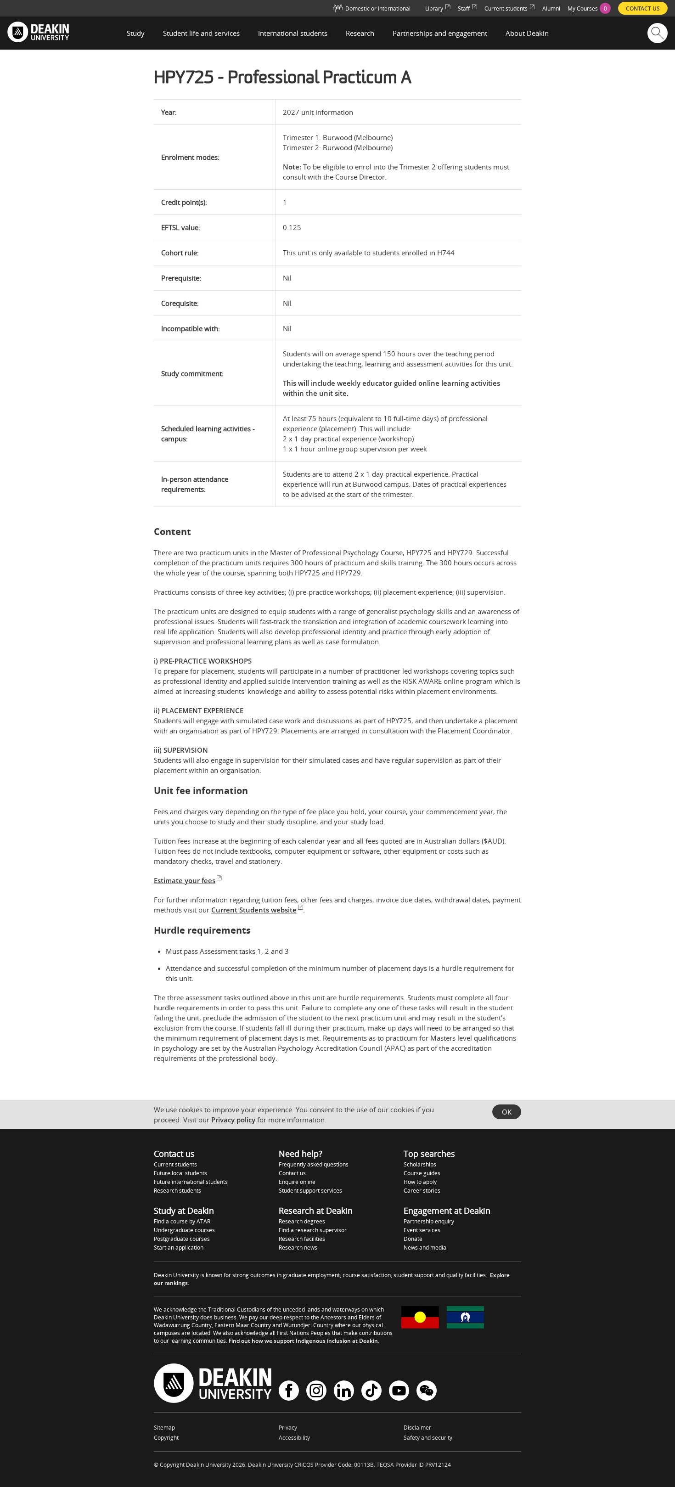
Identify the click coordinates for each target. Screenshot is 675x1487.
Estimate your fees (184, 880)
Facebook (289, 1391)
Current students (175, 1164)
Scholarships (420, 1164)
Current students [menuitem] (506, 8)
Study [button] (136, 33)
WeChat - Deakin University (426, 1391)
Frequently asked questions (314, 1164)
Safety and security (428, 1438)
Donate (413, 1239)
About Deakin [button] (527, 33)
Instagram (316, 1391)
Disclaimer (417, 1427)
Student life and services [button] (201, 33)
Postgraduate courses (182, 1239)
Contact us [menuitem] (643, 8)
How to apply (420, 1182)
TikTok (371, 1391)
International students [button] (292, 33)
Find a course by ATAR (182, 1221)
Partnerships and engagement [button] (440, 33)
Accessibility (294, 1438)
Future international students (191, 1182)
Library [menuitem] (434, 8)
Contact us (292, 1173)
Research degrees (302, 1221)
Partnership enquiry (429, 1221)
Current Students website (254, 909)
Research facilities (302, 1239)
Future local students (180, 1173)
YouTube (399, 1391)
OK (507, 1111)
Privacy (288, 1427)
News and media (425, 1247)
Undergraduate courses (184, 1230)
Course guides (422, 1173)
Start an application (178, 1247)
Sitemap (164, 1427)
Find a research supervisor (313, 1230)
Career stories (422, 1190)
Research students (177, 1190)
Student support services (310, 1190)
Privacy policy (233, 1119)
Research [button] (360, 33)
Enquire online (297, 1182)
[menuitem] (589, 8)
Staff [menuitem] (464, 8)
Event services (422, 1230)
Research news (298, 1247)
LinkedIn (344, 1391)
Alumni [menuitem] (551, 8)
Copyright (166, 1438)
